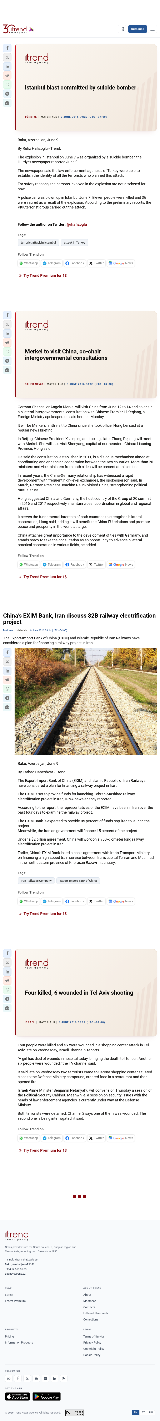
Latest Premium (15, 1301)
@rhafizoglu (76, 224)
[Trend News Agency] (16, 1235)
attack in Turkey (74, 242)
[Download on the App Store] (17, 1396)
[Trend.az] (18, 29)
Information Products (19, 1342)
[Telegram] (45, 1378)
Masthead (89, 1301)
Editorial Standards (95, 1313)
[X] (27, 1378)
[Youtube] (36, 1378)
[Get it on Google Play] (46, 1396)
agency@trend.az (15, 1273)
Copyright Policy (93, 1348)
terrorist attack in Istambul (38, 242)
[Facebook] (18, 1378)
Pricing (9, 1336)
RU (151, 1412)
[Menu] (152, 29)
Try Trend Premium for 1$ (45, 275)
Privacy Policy (92, 1342)
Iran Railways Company (36, 880)
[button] (7, 48)
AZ (143, 1412)
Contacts (89, 1307)
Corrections (90, 1319)
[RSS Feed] (64, 1378)
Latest (9, 1294)
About (87, 1294)
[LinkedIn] (54, 1378)
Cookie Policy (91, 1355)
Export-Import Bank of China (78, 880)
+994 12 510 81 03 (15, 1269)
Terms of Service (93, 1336)
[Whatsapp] (8, 1378)
